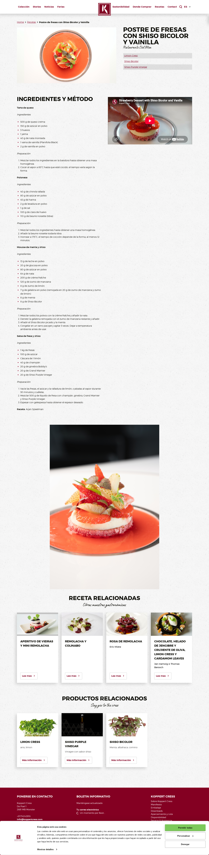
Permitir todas (185, 828)
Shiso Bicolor (131, 61)
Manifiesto (156, 804)
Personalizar (183, 836)
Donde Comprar (142, 6)
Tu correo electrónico (87, 810)
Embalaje (156, 807)
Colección (23, 6)
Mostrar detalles (45, 849)
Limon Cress (131, 55)
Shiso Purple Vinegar (135, 67)
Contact (172, 6)
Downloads (157, 811)
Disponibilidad (158, 817)
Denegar (185, 844)
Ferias (60, 6)
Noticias (49, 6)
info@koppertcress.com (30, 819)
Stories (37, 6)
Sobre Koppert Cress (161, 801)
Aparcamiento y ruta (162, 814)
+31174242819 (23, 816)
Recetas (159, 6)
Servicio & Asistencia (161, 820)
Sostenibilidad (120, 6)
